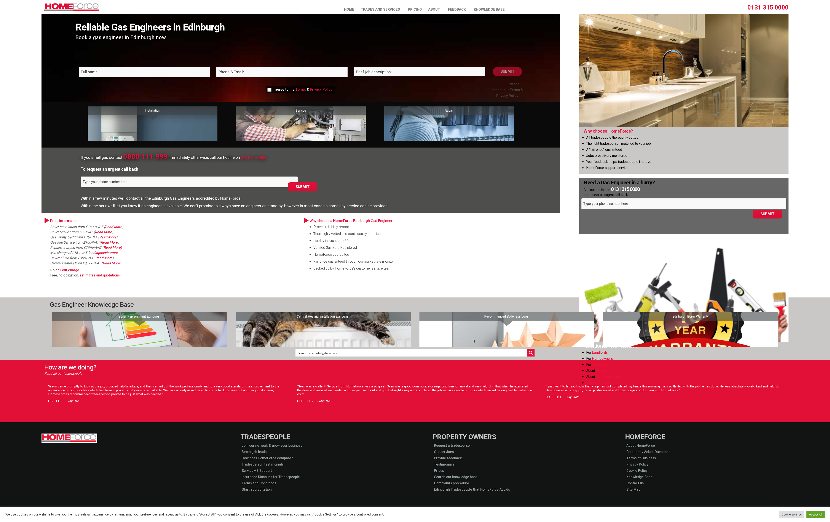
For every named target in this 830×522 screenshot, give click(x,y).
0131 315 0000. (254, 158)
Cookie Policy (637, 470)
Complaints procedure (451, 483)
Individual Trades (609, 376)
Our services (444, 452)
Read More (113, 227)
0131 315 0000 (767, 7)
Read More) (113, 247)
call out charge (67, 270)
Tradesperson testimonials (263, 464)
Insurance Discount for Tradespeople (271, 477)
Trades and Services (380, 9)
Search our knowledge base (455, 477)
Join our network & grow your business (272, 445)
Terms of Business (641, 458)
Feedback (457, 9)
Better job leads (254, 452)
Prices (439, 470)
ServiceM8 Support (257, 470)
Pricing (415, 9)
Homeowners (602, 358)
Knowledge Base (489, 9)
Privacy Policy (321, 89)
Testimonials (444, 464)
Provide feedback (448, 458)
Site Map (633, 489)
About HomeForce (640, 445)
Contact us (635, 483)
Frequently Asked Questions (648, 452)
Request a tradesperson (453, 445)
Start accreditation (257, 489)
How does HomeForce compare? (267, 458)
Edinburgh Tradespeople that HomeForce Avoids (472, 489)
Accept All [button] (815, 514)
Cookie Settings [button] (792, 514)
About (434, 9)
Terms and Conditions (259, 483)
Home (349, 9)
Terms (300, 89)
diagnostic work (105, 252)
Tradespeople (602, 364)
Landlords (600, 352)
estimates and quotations (100, 275)
